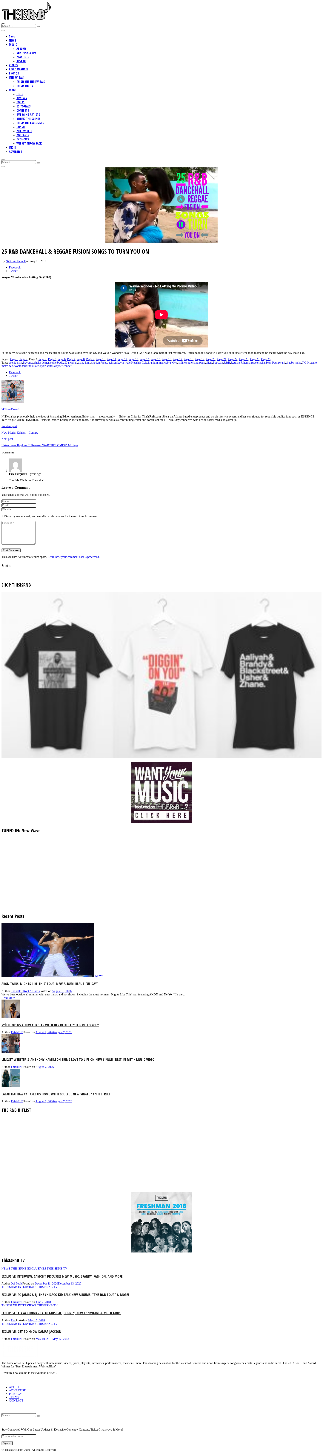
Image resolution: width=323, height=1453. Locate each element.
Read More (8, 997)
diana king (84, 362)
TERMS (14, 1397)
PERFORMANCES (18, 69)
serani (281, 362)
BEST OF (21, 61)
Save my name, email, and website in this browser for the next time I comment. (51, 516)
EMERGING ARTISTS (28, 115)
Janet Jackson (109, 362)
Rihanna (245, 362)
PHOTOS (14, 73)
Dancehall (71, 362)
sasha (262, 362)
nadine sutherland (188, 362)
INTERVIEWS (16, 77)
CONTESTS (22, 110)
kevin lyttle (123, 362)
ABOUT (14, 1387)
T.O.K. (306, 362)
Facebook (15, 267)
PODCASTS (22, 135)
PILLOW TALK (24, 131)
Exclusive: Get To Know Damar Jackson (31, 1331)
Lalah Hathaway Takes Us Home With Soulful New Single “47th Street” (56, 1094)
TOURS (20, 102)
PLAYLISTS (22, 57)
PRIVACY (15, 1393)
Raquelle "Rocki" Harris (25, 991)
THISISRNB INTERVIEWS (30, 82)
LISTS (19, 94)
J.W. (13, 1320)
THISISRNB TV (24, 86)
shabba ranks (293, 362)
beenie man (15, 362)
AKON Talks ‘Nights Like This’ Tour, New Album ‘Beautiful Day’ (49, 983)
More (12, 90)
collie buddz (57, 362)
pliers (209, 362)
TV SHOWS (22, 139)
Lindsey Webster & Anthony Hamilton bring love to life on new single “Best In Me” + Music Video (77, 1059)
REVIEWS (21, 98)
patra (202, 362)
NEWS (12, 40)
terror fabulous (30, 366)
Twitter (13, 270)
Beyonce (28, 362)
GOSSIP (20, 127)
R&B (227, 362)
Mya (174, 362)
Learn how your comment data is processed (73, 556)
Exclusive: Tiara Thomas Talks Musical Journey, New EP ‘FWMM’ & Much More (61, 1313)
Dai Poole (16, 1283)
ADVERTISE (15, 152)
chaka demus (41, 362)
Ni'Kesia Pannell (16, 261)
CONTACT (16, 1400)
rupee (254, 362)
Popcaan (218, 362)
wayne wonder (62, 366)
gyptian (95, 362)
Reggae (235, 362)
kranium (153, 362)
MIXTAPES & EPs (26, 53)
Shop (12, 36)
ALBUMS (21, 49)
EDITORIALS (23, 106)
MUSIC (13, 44)
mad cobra (165, 362)
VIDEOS (13, 65)
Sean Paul (271, 362)
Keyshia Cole (139, 362)
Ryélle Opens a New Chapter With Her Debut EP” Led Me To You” (50, 1025)
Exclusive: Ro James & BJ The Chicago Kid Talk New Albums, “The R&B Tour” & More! (65, 1294)
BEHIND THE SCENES (28, 119)
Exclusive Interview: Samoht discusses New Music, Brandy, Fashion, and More (62, 1276)
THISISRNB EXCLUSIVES (30, 123)
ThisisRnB (17, 1032)
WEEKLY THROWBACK (29, 143)
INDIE (12, 147)
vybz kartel (46, 366)
